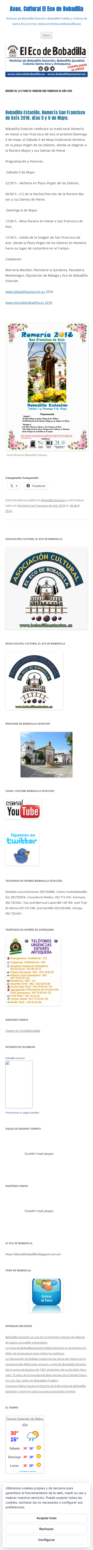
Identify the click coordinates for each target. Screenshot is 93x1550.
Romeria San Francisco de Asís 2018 (41, 505)
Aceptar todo (47, 1518)
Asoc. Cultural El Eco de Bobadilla (46, 8)
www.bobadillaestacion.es (25, 292)
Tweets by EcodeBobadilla (22, 1031)
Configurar (46, 1540)
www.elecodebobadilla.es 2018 (28, 302)
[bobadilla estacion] (19, 1107)
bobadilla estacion (15, 1058)
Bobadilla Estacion (53, 500)
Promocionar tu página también (22, 1112)
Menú (46, 35)
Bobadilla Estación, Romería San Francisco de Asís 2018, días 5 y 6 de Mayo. (45, 115)
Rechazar (46, 1529)
